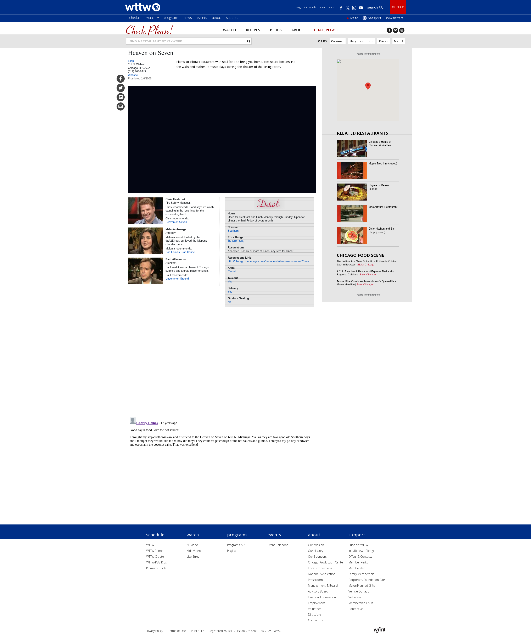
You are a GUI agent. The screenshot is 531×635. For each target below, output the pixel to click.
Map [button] (397, 41)
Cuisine (336, 41)
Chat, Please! (326, 29)
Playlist (231, 551)
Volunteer (314, 609)
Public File (197, 631)
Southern (233, 230)
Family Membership (361, 574)
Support (232, 17)
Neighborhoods (306, 7)
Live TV (354, 18)
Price (382, 41)
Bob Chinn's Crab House (180, 252)
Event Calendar (278, 545)
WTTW (150, 545)
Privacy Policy (154, 631)
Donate (398, 6)
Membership (356, 568)
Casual (232, 271)
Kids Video (194, 551)
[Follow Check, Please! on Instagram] (402, 30)
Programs (171, 17)
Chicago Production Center (326, 562)
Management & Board (323, 586)
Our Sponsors (317, 556)
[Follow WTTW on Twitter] (395, 30)
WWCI (277, 631)
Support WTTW (358, 545)
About (216, 17)
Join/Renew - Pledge (361, 551)
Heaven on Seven (176, 222)
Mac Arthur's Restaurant (383, 206)
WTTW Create (155, 556)
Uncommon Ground (177, 278)
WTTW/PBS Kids (156, 562)
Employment (316, 603)
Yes (230, 281)
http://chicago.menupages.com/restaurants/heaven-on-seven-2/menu (269, 261)
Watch (151, 17)
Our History (315, 551)
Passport (374, 18)
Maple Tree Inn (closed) (383, 163)
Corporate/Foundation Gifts (367, 580)
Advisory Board (318, 591)
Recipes (253, 29)
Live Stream (194, 556)
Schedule (134, 17)
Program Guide (156, 568)
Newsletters (394, 18)
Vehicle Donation (359, 591)
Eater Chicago (366, 264)
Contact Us (315, 620)
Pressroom (315, 580)
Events (202, 17)
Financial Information (322, 597)
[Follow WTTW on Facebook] (389, 30)
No (229, 301)
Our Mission (316, 545)
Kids (332, 7)
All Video (192, 545)
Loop (131, 60)
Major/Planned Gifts (361, 586)
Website (133, 75)
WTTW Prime (154, 551)
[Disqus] (222, 360)
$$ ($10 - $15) (236, 240)
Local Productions (320, 568)
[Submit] (249, 41)
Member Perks (358, 562)
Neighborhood (360, 41)
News (188, 17)
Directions (315, 615)
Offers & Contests (360, 556)
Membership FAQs (360, 603)
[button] (368, 86)
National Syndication (321, 574)
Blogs (276, 29)
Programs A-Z (236, 545)
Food (322, 7)
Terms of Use (177, 631)
